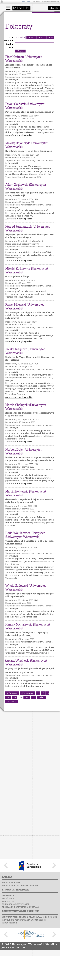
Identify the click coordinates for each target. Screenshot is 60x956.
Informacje (8, 895)
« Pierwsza (12, 693)
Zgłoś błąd (8, 898)
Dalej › (41, 697)
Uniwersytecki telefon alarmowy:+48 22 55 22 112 (30, 917)
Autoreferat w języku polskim (18, 135)
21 (21, 697)
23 (33, 697)
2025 (41, 37)
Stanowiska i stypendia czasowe (20, 885)
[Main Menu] (8, 8)
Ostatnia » (11, 701)
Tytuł (10, 47)
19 (8, 697)
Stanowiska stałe (12, 883)
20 (14, 697)
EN (56, 8)
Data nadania (8, 39)
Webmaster (8, 901)
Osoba (9, 44)
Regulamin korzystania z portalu (20, 907)
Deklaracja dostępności (15, 904)
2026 (31, 37)
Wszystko (20, 37)
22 (27, 697)
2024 (51, 37)
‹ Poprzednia (27, 693)
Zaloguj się (55, 1)
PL (51, 8)
